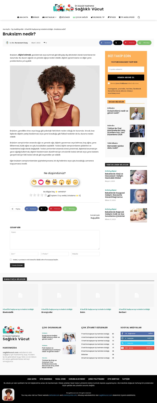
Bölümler (111, 108)
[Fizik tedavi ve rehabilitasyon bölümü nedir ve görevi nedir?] (69, 349)
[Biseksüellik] (20, 295)
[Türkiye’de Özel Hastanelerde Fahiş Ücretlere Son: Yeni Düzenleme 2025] (137, 131)
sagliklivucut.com (105, 395)
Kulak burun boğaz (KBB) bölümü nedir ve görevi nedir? (51, 337)
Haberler (110, 125)
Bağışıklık (95, 218)
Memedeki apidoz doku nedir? (115, 147)
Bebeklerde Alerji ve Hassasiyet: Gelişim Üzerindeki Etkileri (114, 176)
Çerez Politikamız (122, 83)
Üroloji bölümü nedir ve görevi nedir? (117, 112)
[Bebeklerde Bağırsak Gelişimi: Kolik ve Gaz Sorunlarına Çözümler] (138, 215)
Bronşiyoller (47, 312)
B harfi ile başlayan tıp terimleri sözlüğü (39, 29)
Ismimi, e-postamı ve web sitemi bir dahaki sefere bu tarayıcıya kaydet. (35, 259)
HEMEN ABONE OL (125, 77)
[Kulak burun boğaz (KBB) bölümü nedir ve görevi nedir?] (69, 337)
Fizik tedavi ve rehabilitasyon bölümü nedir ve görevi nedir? (51, 350)
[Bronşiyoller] (59, 295)
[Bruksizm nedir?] (8, 395)
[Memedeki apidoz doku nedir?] (137, 148)
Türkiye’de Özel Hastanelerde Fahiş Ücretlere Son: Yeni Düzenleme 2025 (116, 131)
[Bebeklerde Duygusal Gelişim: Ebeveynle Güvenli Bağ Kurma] (138, 196)
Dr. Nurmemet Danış (20, 43)
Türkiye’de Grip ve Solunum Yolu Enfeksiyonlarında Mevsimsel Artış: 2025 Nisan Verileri (50, 364)
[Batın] (98, 295)
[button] (138, 17)
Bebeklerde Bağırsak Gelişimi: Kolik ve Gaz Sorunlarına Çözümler (115, 214)
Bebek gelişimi (110, 171)
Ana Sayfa (6, 29)
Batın (82, 312)
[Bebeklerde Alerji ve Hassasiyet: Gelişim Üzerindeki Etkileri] (138, 177)
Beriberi (122, 312)
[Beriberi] (136, 295)
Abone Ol (149, 348)
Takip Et (150, 338)
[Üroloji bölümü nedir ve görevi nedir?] (137, 113)
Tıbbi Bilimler (112, 143)
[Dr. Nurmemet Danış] (8, 42)
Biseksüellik (8, 312)
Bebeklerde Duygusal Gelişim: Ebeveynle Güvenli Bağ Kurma (115, 195)
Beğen (150, 333)
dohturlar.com (54, 395)
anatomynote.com (70, 395)
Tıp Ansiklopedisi (17, 29)
